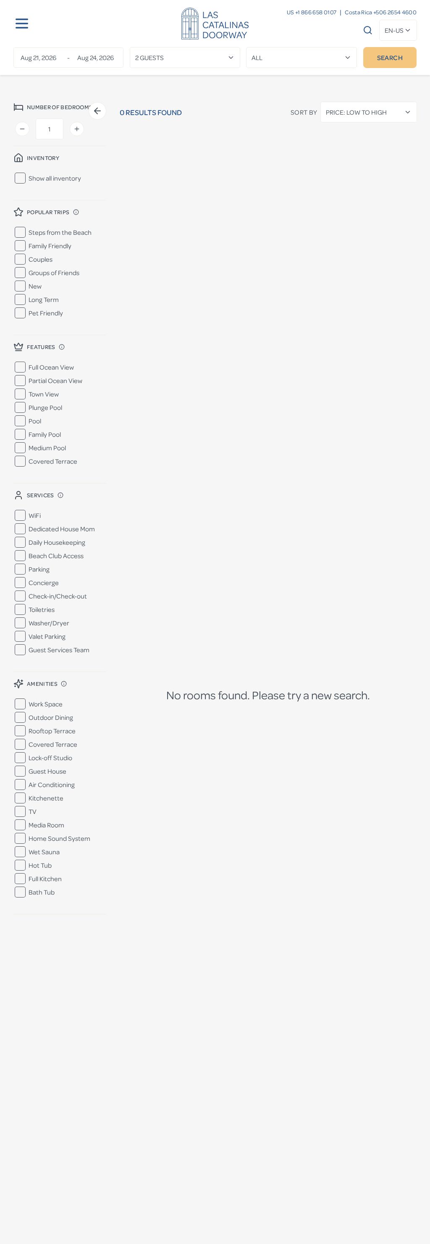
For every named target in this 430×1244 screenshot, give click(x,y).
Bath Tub (42, 892)
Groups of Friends (54, 272)
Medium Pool (47, 448)
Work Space (46, 704)
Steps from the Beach (60, 232)
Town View (44, 394)
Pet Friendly (46, 313)
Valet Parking (47, 636)
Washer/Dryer (49, 623)
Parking (39, 569)
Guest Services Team (59, 650)
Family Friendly (50, 245)
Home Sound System (59, 838)
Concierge (44, 582)
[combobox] (398, 30)
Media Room (46, 825)
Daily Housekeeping (57, 542)
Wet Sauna (44, 852)
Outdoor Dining (51, 717)
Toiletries (42, 609)
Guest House (47, 771)
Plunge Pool (45, 407)
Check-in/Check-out (58, 596)
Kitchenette (46, 798)
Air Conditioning (52, 784)
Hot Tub (40, 865)
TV (33, 811)
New (35, 286)
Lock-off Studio (50, 757)
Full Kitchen (45, 878)
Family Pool (45, 434)
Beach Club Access (56, 555)
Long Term (44, 299)
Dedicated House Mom (62, 529)
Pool (35, 421)
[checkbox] (20, 178)
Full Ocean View (51, 367)
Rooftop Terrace (52, 731)
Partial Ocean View (55, 380)
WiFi (35, 515)
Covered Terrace (53, 461)
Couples (40, 259)
